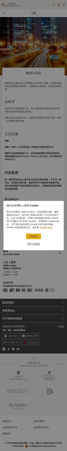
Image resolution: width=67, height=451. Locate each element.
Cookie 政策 (46, 227)
